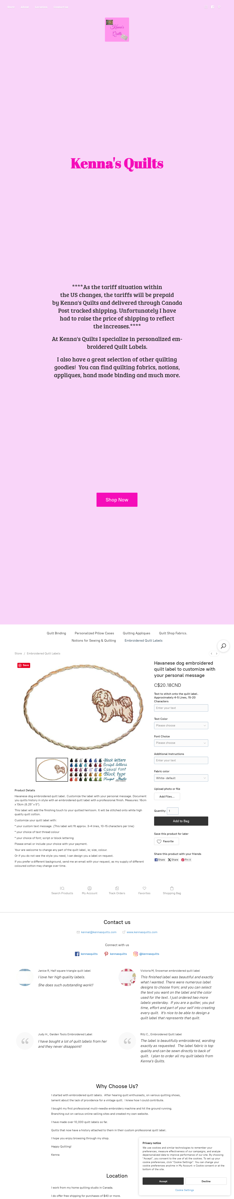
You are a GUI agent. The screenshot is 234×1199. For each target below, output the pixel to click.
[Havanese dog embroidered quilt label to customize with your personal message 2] (115, 770)
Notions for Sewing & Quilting (94, 641)
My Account (89, 893)
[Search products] (223, 646)
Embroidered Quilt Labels (144, 641)
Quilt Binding (56, 633)
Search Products (62, 893)
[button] (167, 796)
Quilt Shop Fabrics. (173, 633)
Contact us (61, 7)
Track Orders (117, 893)
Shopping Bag (172, 893)
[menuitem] (211, 653)
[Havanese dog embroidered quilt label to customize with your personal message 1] (85, 770)
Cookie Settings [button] (184, 1190)
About (25, 7)
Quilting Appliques (136, 633)
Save (26, 665)
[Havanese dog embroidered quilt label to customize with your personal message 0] (52, 770)
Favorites (144, 893)
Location (41, 7)
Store (11, 7)
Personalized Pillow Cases (94, 633)
